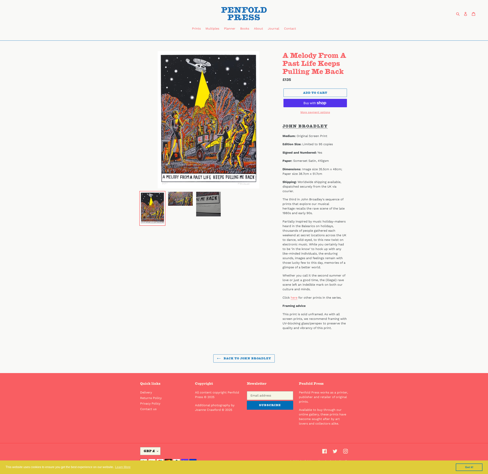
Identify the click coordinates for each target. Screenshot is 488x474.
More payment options (315, 112)
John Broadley (305, 126)
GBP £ (149, 451)
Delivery (146, 392)
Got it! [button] (469, 467)
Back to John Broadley (247, 358)
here (294, 297)
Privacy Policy (150, 403)
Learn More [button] (123, 467)
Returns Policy (151, 398)
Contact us (148, 409)
